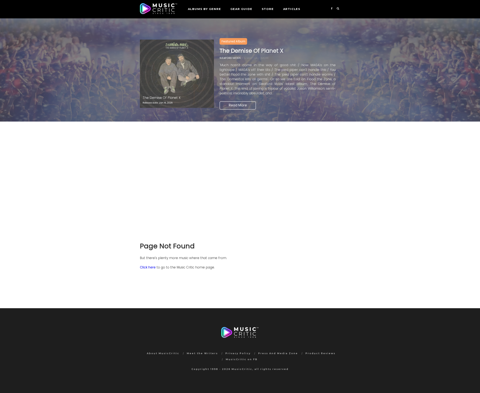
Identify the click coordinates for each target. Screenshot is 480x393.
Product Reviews (320, 353)
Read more (238, 105)
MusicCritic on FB (241, 359)
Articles (291, 9)
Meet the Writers (202, 353)
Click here (148, 267)
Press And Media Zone (278, 353)
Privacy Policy (238, 353)
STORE (268, 9)
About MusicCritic (163, 353)
